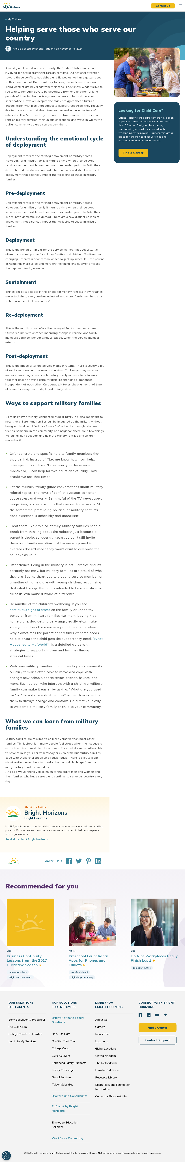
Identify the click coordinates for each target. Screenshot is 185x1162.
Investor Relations (107, 1070)
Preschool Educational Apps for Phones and (88, 960)
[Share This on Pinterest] (87, 861)
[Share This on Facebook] (67, 861)
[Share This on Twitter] (77, 861)
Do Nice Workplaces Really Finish (154, 958)
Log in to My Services (22, 1041)
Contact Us (163, 5)
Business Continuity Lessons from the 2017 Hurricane (27, 960)
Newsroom (102, 1034)
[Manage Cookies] (6, 1155)
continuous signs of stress (30, 610)
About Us (101, 1019)
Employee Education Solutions (65, 1125)
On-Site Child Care (64, 1041)
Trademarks (155, 1153)
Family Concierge (63, 1070)
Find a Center (133, 153)
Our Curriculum (17, 1027)
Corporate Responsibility (111, 1096)
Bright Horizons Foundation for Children (112, 1087)
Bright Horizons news (20, 977)
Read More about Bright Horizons (26, 839)
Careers (100, 1027)
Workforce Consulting (67, 1138)
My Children (15, 19)
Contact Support (157, 1040)
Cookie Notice (114, 1153)
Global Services (62, 1077)
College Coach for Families (25, 1034)
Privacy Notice (97, 1153)
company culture (18, 972)
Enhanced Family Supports (69, 1063)
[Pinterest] (165, 1015)
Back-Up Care (61, 1034)
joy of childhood (79, 972)
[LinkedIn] (148, 1015)
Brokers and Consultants (69, 1096)
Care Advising (61, 1055)
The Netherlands (106, 1063)
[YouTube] (157, 1015)
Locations (101, 1041)
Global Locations (106, 1048)
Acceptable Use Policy (135, 1153)
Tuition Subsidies (62, 1084)
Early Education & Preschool (26, 1019)
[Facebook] (140, 1015)
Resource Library (106, 1077)
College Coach (61, 1048)
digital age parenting (82, 977)
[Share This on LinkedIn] (96, 861)
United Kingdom (105, 1055)
